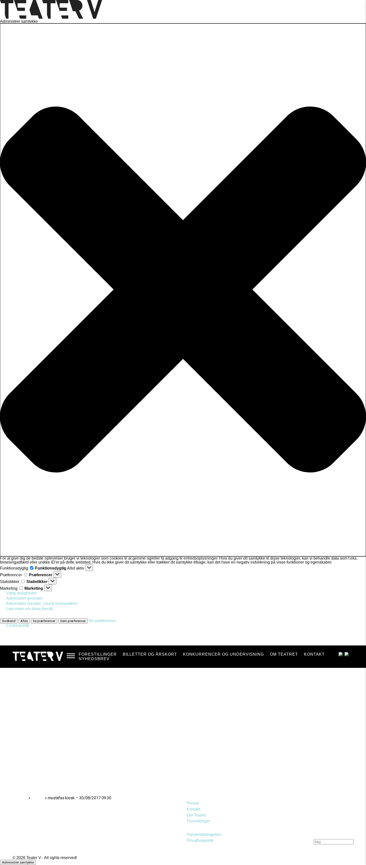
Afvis (24, 621)
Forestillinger (98, 654)
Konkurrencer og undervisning (223, 654)
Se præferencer (44, 621)
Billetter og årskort (150, 654)
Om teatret (284, 654)
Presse (193, 803)
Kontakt (314, 654)
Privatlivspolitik (200, 840)
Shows (37, 798)
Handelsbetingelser (204, 834)
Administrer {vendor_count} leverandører (42, 603)
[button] (183, 289)
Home (21, 798)
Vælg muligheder (21, 593)
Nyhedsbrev (94, 659)
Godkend (8, 621)
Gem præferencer (73, 621)
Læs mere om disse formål (29, 609)
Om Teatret (196, 815)
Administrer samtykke (18, 862)
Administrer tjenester (24, 598)
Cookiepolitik (17, 625)
